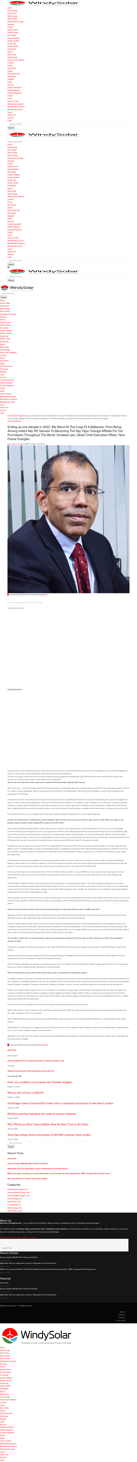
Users (9, 98)
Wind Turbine (12, 18)
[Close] (0, 283)
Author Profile (12, 46)
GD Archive (11, 68)
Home (9, 8)
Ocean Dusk (11, 1158)
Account (10, 84)
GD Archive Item (13, 73)
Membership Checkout (16, 106)
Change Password (14, 93)
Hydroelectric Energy (15, 21)
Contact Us (121, 1315)
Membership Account (15, 104)
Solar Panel (11, 13)
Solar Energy (12, 10)
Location (10, 62)
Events (10, 27)
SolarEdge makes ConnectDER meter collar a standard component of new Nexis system (60, 1103)
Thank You (11, 115)
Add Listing (11, 54)
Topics (10, 71)
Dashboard (11, 49)
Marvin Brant (17, 444)
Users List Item (13, 101)
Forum (9, 65)
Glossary (10, 24)
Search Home (12, 30)
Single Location (13, 40)
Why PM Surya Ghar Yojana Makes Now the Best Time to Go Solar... (48, 1124)
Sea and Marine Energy (18, 1192)
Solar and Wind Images (18, 1195)
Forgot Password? (14, 87)
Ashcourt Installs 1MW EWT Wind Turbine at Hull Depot (27, 1163)
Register (10, 79)
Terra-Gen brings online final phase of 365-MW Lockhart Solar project (49, 1135)
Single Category (13, 38)
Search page (12, 57)
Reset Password (13, 90)
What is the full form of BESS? (25, 1092)
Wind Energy (12, 16)
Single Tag (11, 43)
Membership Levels (14, 109)
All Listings (11, 35)
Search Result (12, 32)
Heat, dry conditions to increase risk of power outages (39, 1082)
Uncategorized (14, 1204)
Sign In (10, 52)
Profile (9, 95)
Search (11, 128)
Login (9, 82)
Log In (9, 112)
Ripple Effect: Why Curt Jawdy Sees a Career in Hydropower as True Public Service (37, 1168)
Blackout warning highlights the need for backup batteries (41, 1113)
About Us (122, 1312)
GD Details (11, 76)
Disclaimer (122, 1317)
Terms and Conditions (15, 60)
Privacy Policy (120, 1320)
